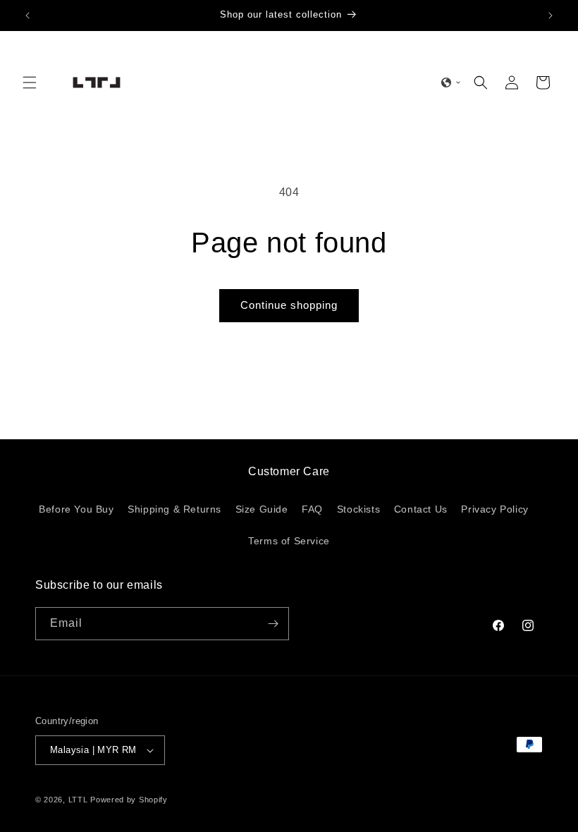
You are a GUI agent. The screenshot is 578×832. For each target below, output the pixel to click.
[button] (29, 82)
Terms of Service (289, 540)
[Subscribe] (272, 623)
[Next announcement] (550, 15)
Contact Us (421, 509)
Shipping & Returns (174, 509)
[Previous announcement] (27, 15)
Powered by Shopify (129, 799)
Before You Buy (76, 509)
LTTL (78, 799)
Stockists (358, 509)
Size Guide (261, 509)
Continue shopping (289, 305)
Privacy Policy (494, 509)
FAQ (312, 509)
